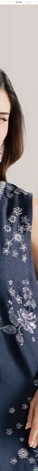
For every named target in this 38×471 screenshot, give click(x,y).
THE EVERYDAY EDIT (28, 1)
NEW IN (9, 2)
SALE (6, 2)
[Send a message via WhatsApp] (37, 470)
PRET (12, 2)
